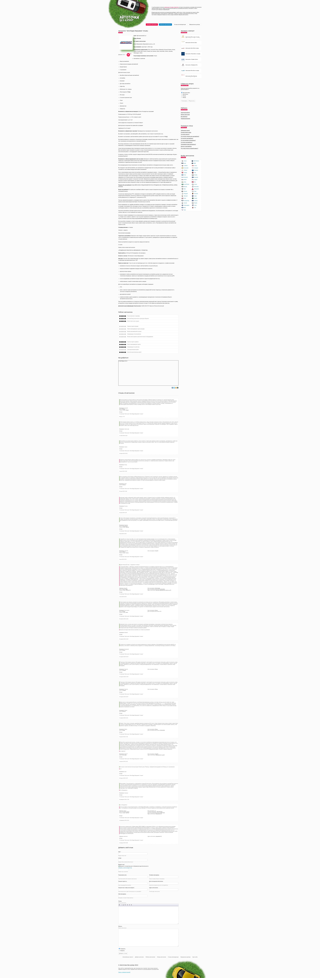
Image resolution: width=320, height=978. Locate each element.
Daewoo (196, 170)
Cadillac (186, 165)
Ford (185, 175)
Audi (185, 163)
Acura (185, 161)
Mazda (185, 186)
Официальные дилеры (194, 24)
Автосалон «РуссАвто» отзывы (193, 53)
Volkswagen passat (185, 130)
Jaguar (195, 179)
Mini (185, 189)
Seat (185, 198)
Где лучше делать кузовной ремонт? (189, 148)
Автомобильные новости (128, 956)
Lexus (195, 184)
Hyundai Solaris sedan (186, 132)
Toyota (195, 203)
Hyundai (196, 177)
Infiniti (185, 179)
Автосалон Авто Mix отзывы (192, 48)
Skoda (195, 198)
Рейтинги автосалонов (165, 24)
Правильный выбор (185, 118)
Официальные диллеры (185, 956)
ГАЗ (195, 207)
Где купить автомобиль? (186, 142)
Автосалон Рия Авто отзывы (192, 70)
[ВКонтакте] (172, 388)
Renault (185, 196)
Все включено (184, 116)
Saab (195, 196)
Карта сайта (195, 956)
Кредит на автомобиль (186, 146)
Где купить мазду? (185, 134)
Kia (195, 182)
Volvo (195, 205)
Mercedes (196, 186)
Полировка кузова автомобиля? (188, 144)
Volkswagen (186, 205)
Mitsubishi (196, 189)
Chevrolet (186, 168)
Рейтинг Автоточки (185, 114)
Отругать (122, 950)
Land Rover (186, 184)
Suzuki (185, 203)
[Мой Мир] (178, 388)
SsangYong (186, 200)
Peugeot (186, 193)
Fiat (195, 172)
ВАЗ (185, 207)
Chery (195, 165)
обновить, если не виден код (125, 867)
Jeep (185, 182)
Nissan (185, 191)
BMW (194, 163)
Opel (195, 191)
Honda (195, 175)
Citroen (185, 170)
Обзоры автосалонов (161, 956)
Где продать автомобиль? (187, 138)
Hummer (186, 177)
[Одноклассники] (176, 388)
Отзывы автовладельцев (180, 24)
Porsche (196, 193)
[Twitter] (174, 388)
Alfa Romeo (196, 161)
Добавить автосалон (152, 24)
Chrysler (196, 168)
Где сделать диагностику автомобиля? (190, 136)
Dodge (185, 172)
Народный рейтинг (185, 112)
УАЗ (185, 210)
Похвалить (122, 948)
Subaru (196, 200)
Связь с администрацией (124, 972)
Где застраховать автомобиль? (188, 140)
